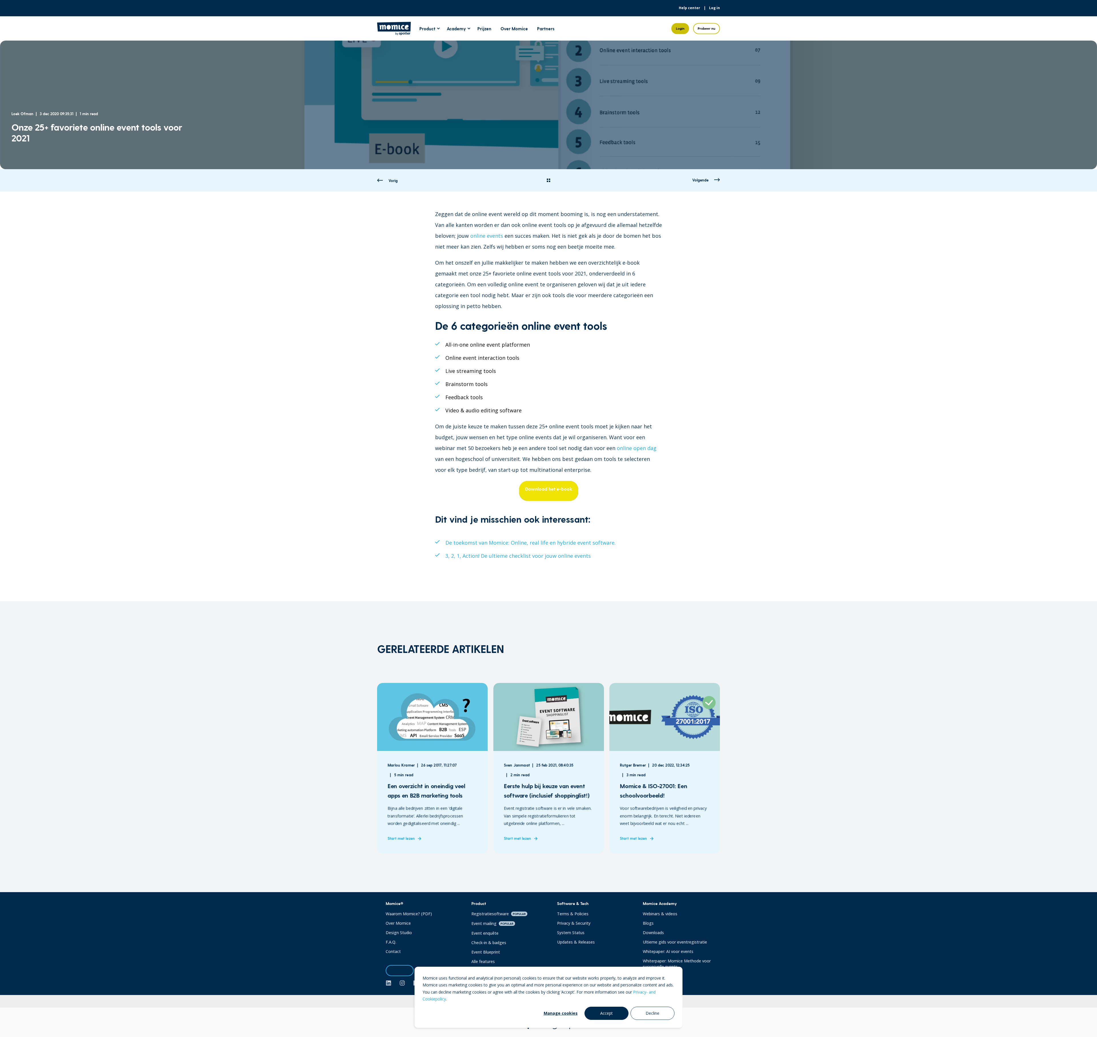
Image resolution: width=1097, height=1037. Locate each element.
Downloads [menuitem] (653, 932)
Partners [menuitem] (545, 28)
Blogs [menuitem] (648, 923)
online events (486, 235)
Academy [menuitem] (456, 28)
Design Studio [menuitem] (399, 932)
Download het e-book (548, 488)
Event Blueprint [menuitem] (485, 952)
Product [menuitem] (427, 28)
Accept (606, 1013)
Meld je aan (399, 970)
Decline (652, 1013)
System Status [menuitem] (570, 932)
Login (680, 28)
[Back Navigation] (548, 180)
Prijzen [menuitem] (484, 28)
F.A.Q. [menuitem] (391, 942)
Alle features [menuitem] (483, 961)
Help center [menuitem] (689, 8)
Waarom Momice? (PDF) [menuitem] (409, 913)
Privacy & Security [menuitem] (573, 923)
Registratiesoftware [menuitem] (498, 913)
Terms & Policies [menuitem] (572, 913)
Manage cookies (561, 1013)
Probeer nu (706, 28)
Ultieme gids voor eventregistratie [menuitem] (675, 942)
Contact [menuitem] (393, 951)
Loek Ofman (22, 113)
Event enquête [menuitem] (485, 933)
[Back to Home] (394, 31)
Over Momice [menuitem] (514, 28)
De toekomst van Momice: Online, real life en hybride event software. (530, 542)
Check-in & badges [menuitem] (488, 942)
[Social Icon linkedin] (390, 983)
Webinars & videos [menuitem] (660, 913)
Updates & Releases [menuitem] (576, 942)
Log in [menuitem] (714, 8)
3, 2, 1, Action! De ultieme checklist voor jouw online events (518, 555)
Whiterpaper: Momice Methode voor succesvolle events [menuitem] (677, 963)
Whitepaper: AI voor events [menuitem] (668, 951)
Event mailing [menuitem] (492, 923)
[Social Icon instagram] (402, 983)
